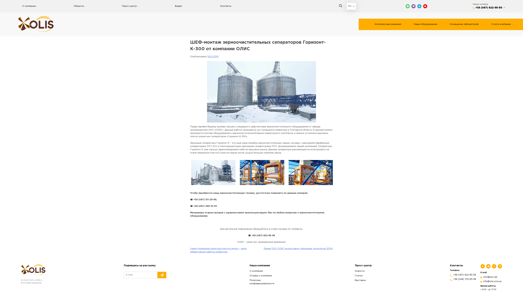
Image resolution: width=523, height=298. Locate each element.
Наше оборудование (425, 24)
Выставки (360, 280)
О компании (29, 6)
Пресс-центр (129, 6)
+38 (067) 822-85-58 (488, 8)
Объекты (79, 6)
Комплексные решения (388, 24)
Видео (178, 6)
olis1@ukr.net (490, 277)
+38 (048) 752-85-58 (464, 279)
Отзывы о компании (261, 276)
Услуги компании (501, 24)
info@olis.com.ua (492, 281)
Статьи (359, 276)
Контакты (225, 6)
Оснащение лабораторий (464, 24)
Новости (359, 271)
